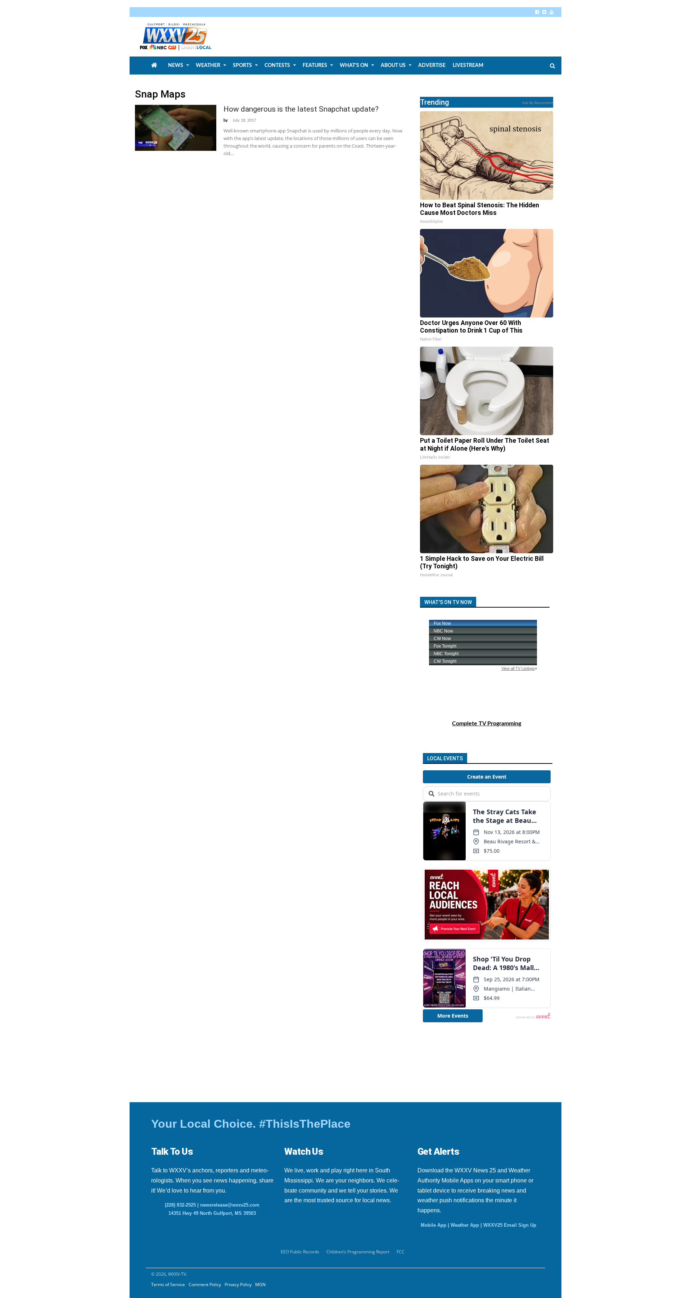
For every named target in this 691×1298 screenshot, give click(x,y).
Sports (242, 65)
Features (315, 65)
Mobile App (433, 1225)
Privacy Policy (238, 1284)
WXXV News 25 (184, 37)
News (175, 65)
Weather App (465, 1225)
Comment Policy (205, 1284)
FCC (401, 1252)
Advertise (432, 65)
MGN (260, 1284)
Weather (208, 65)
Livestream (468, 65)
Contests (277, 65)
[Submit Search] (552, 65)
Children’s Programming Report (357, 1252)
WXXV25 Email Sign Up (509, 1225)
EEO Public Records (300, 1252)
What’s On (354, 65)
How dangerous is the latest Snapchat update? (301, 109)
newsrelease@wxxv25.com (229, 1205)
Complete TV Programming (486, 723)
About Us (393, 65)
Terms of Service (168, 1284)
